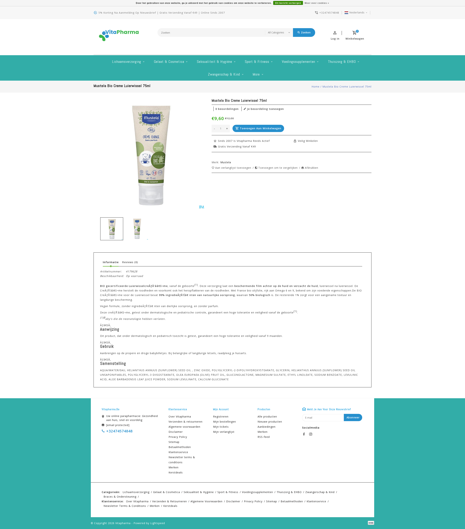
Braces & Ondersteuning (120, 496)
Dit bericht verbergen (288, 3)
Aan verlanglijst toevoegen (233, 167)
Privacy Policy (178, 437)
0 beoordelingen (227, 109)
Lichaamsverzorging (126, 61)
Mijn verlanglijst (223, 431)
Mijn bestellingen (224, 421)
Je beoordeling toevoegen (265, 109)
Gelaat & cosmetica (169, 61)
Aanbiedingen (267, 426)
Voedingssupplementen (298, 61)
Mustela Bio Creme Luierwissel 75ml (346, 86)
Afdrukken (311, 167)
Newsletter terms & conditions (182, 459)
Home (316, 86)
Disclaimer (176, 431)
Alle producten (267, 416)
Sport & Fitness (257, 61)
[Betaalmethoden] (370, 523)
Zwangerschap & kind (224, 74)
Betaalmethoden (180, 447)
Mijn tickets (221, 426)
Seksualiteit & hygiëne (214, 61)
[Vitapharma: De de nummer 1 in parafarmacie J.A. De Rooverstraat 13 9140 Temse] (119, 37)
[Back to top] (454, 518)
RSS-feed (264, 437)
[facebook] (305, 434)
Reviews (130, 262)
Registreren (221, 416)
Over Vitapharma (180, 416)
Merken (174, 467)
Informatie (111, 262)
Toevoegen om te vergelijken (278, 167)
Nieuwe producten (270, 421)
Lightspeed (157, 523)
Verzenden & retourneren (186, 421)
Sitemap (174, 442)
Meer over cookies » (317, 3)
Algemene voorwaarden (184, 426)
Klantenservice (178, 452)
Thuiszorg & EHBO (342, 61)
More (256, 74)
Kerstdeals (176, 472)
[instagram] (312, 434)
